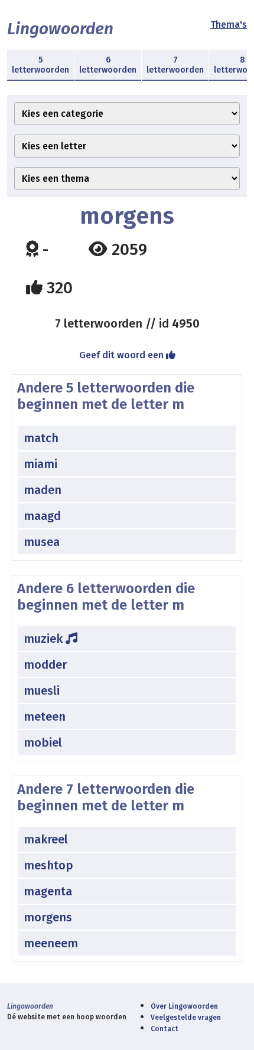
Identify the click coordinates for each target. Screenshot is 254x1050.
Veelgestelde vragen (186, 1017)
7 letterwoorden (175, 65)
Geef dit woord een (122, 355)
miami (40, 464)
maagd (42, 516)
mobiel (43, 742)
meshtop (48, 865)
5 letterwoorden (40, 65)
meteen (45, 716)
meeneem (51, 943)
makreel (46, 839)
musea (42, 542)
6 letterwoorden (107, 65)
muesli (42, 690)
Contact (164, 1029)
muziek (45, 639)
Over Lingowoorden (184, 1006)
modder (45, 665)
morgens (48, 917)
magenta (48, 891)
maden (42, 490)
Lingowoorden (60, 28)
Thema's (228, 24)
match (41, 438)
